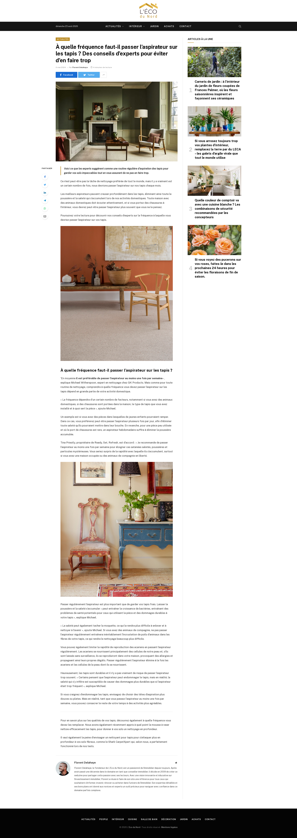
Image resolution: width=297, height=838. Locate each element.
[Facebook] (45, 177)
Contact (185, 26)
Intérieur (135, 26)
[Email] (45, 216)
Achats (169, 26)
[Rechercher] (239, 26)
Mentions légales (169, 827)
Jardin (154, 26)
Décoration (168, 819)
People (103, 819)
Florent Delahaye (80, 67)
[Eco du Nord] (148, 11)
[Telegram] (45, 200)
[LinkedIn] (45, 192)
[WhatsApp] (45, 208)
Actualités (113, 26)
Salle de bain (149, 819)
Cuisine (132, 819)
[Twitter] (45, 185)
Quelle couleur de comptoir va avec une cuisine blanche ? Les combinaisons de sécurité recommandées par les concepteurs (217, 208)
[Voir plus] (104, 75)
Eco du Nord (134, 827)
